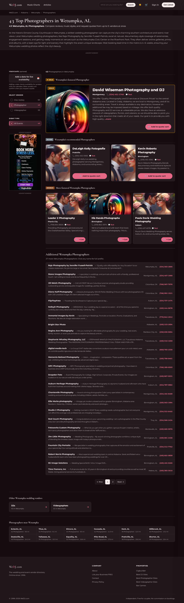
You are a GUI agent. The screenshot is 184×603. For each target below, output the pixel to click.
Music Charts (33, 5)
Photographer (20, 105)
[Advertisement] (92, 60)
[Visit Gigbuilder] (25, 162)
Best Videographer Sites (146, 582)
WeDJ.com (13, 13)
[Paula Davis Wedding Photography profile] (154, 204)
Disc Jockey (19, 100)
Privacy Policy (98, 582)
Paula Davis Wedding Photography (148, 220)
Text (129, 94)
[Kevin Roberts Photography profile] (123, 163)
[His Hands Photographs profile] (110, 204)
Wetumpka (35, 13)
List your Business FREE (102, 574)
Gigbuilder (141, 571)
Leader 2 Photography (61, 218)
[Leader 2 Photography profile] (67, 204)
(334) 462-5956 (81, 156)
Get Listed (168, 5)
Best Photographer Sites (146, 578)
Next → (120, 482)
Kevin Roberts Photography (147, 150)
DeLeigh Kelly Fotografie (88, 148)
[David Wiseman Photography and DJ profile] (67, 109)
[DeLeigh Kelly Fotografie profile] (58, 163)
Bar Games (141, 585)
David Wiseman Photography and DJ (128, 90)
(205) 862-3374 (100, 225)
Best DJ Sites (141, 574)
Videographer (20, 110)
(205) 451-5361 (146, 160)
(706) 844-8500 (56, 225)
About (94, 571)
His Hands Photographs (106, 218)
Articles (47, 5)
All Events (18, 123)
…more (107, 119)
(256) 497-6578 (144, 228)
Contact (95, 578)
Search (131, 5)
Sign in (155, 5)
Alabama (24, 13)
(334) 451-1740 (116, 94)
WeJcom (15, 5)
